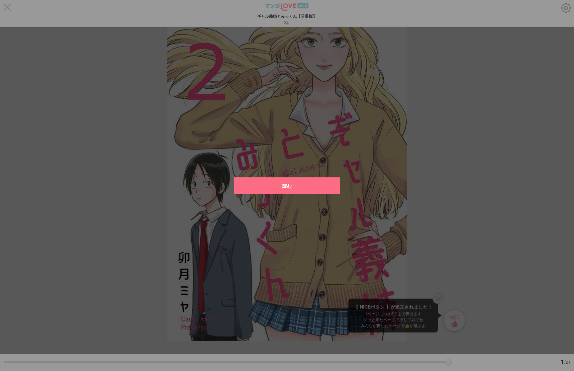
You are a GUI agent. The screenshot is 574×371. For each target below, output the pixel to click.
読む (287, 185)
